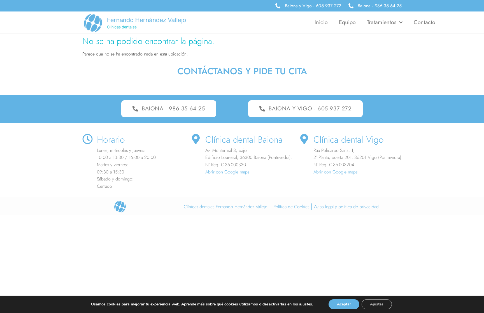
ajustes (305, 304)
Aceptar (344, 304)
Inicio (321, 22)
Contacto (424, 22)
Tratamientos (381, 22)
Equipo (347, 22)
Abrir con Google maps (227, 172)
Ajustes (376, 304)
